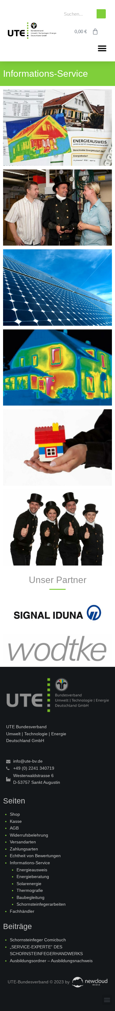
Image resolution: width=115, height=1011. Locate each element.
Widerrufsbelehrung (29, 835)
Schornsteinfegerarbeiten (41, 904)
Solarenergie (29, 883)
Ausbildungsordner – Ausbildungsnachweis (51, 961)
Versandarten (23, 842)
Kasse (16, 821)
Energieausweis (32, 870)
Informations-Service (30, 863)
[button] (102, 48)
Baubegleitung (30, 897)
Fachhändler (22, 911)
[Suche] (101, 13)
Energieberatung (33, 876)
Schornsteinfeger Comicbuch (38, 940)
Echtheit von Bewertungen (35, 856)
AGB (14, 828)
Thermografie (30, 890)
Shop (15, 814)
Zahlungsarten (24, 849)
